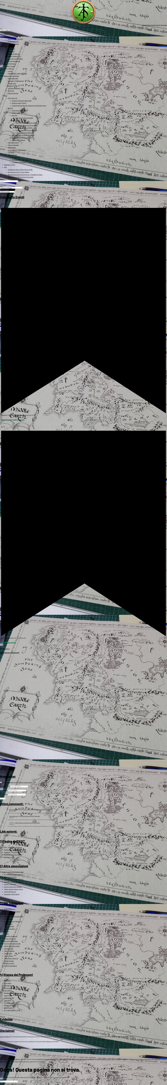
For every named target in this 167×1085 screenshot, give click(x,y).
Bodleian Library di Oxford (12, 911)
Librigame (11, 152)
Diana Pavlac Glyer (10, 988)
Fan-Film (14, 115)
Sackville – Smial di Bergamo (13, 882)
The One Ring (16, 157)
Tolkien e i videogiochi (19, 150)
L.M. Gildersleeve (9, 1003)
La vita (10, 71)
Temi (5, 96)
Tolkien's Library (9, 963)
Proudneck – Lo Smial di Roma (13, 879)
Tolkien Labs (12, 83)
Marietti (6, 934)
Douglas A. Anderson (10, 993)
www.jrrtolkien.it (5, 1037)
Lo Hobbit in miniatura (19, 162)
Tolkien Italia (8, 953)
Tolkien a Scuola (13, 93)
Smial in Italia (16, 113)
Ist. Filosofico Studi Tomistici (13, 874)
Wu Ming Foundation (10, 966)
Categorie (3, 185)
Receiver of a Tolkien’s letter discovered (20, 177)
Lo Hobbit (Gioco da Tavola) (20, 160)
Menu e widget (5, 30)
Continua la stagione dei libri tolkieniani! (29, 816)
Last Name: (4, 794)
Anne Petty (7, 981)
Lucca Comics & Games (15, 59)
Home (6, 34)
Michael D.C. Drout (10, 1005)
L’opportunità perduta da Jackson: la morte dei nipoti (29, 105)
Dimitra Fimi (8, 990)
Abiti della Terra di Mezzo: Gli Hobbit (23, 135)
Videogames (12, 147)
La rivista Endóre (9, 929)
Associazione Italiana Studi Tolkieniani (154, 25)
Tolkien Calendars (13, 145)
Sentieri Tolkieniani (10, 884)
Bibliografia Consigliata (11, 76)
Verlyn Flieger (8, 1008)
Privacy (2, 1084)
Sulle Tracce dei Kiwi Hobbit (24, 118)
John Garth (7, 1000)
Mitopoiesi (11, 51)
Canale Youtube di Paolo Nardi (13, 916)
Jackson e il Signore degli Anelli (22, 101)
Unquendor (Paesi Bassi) (12, 894)
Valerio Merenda (13, 816)
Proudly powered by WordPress (15, 1084)
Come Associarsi (13, 44)
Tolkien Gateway (9, 951)
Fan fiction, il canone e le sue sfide (26, 125)
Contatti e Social (13, 41)
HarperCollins (8, 924)
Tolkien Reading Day (14, 56)
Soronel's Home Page (11, 941)
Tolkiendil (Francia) (10, 892)
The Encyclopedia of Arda (12, 943)
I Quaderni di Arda (9, 66)
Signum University (10, 939)
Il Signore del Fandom (18, 140)
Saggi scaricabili (13, 78)
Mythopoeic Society (10, 877)
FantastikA (11, 49)
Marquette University (10, 936)
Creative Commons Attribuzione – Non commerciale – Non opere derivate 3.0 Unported (65, 1059)
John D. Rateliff (9, 998)
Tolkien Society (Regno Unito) (13, 889)
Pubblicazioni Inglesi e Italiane (17, 73)
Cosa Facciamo (9, 46)
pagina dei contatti (160, 1059)
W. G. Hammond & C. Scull (12, 1010)
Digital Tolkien (8, 919)
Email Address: (5, 786)
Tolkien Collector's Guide (12, 946)
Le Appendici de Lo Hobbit (23, 128)
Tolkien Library (8, 956)
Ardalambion (8, 909)
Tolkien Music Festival (11, 958)
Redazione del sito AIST (15, 39)
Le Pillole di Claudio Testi (16, 88)
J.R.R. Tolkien (8, 68)
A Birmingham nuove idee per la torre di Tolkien (27, 822)
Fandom (10, 108)
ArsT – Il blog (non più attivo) (13, 847)
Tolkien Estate (8, 948)
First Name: (4, 790)
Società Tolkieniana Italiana (13, 887)
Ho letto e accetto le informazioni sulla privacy (17, 782)
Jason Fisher (8, 995)
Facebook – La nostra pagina (13, 852)
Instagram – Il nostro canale (12, 855)
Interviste (11, 91)
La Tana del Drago (9, 64)
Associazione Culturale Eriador (14, 872)
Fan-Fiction (15, 120)
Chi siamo (7, 36)
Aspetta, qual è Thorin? (19, 103)
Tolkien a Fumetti (13, 142)
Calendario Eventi (9, 165)
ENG (5, 167)
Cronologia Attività (14, 61)
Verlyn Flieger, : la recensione (33, 809)
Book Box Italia (13, 809)
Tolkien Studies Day (14, 54)
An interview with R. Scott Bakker (18, 172)
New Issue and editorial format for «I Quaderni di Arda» (25, 175)
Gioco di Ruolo (12, 155)
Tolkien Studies (9, 961)
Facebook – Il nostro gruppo (13, 850)
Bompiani (7, 914)
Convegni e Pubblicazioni (16, 81)
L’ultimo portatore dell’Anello (24, 133)
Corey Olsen (7, 983)
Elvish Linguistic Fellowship (13, 921)
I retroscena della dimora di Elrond (26, 130)
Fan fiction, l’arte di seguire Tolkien (26, 123)
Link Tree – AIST (9, 857)
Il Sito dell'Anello (9, 926)
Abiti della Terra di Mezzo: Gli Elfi (22, 138)
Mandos (6, 931)
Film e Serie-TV (12, 98)
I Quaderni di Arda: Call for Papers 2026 (20, 170)
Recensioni (11, 86)
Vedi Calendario (5, 649)
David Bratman (8, 985)
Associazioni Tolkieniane (20, 110)
